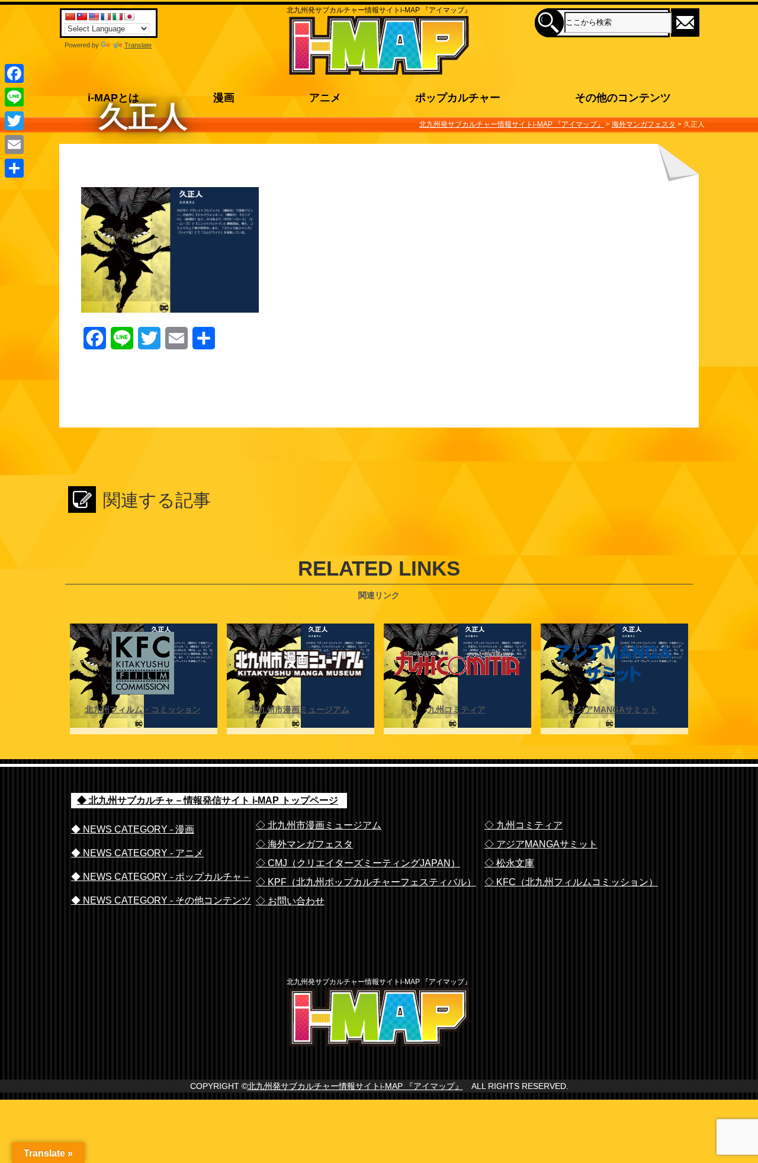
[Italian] (117, 16)
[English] (93, 16)
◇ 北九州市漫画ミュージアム (318, 825)
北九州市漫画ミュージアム (299, 709)
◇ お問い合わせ (290, 901)
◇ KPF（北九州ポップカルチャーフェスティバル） (366, 882)
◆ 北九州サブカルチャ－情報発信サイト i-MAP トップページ (207, 800)
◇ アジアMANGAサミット (541, 844)
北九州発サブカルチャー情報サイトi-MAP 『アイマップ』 (355, 1086)
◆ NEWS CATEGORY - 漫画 (132, 829)
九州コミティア (457, 709)
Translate (138, 45)
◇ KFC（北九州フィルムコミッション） (571, 882)
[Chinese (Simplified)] (70, 16)
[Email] (14, 144)
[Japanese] (129, 16)
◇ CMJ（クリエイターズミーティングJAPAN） (358, 863)
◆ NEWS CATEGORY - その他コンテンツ (161, 900)
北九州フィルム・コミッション (143, 709)
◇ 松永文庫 (509, 863)
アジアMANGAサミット (613, 709)
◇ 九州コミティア (523, 825)
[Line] (14, 97)
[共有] (14, 168)
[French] (105, 16)
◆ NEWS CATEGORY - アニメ (137, 853)
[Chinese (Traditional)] (81, 16)
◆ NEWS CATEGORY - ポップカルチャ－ (161, 877)
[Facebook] (14, 73)
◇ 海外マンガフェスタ (304, 844)
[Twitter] (14, 121)
